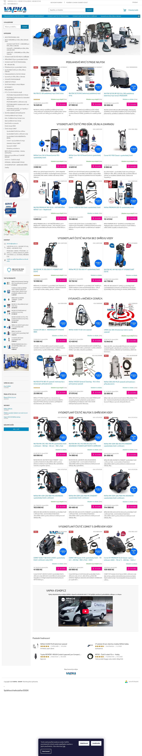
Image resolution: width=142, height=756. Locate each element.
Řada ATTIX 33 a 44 (10, 397)
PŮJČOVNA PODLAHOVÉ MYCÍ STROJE (17, 95)
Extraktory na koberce (13, 149)
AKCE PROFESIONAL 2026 (12, 37)
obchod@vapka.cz (12, 244)
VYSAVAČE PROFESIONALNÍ (12, 79)
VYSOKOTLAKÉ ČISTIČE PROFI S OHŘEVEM (17, 57)
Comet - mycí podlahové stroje (16, 141)
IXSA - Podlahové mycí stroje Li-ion (15, 118)
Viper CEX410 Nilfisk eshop (12, 417)
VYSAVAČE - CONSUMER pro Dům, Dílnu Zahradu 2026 (18, 49)
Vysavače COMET (12, 146)
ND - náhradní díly (10, 65)
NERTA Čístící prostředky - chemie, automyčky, (15, 152)
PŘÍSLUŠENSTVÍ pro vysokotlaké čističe (16, 59)
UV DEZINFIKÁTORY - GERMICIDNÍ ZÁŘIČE (16, 165)
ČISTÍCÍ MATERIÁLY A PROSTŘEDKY (15, 85)
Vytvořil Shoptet (133, 682)
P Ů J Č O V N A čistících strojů (13, 92)
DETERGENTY (8, 87)
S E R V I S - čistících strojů (12, 160)
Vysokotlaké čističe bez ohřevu (16, 131)
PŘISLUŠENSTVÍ (9, 90)
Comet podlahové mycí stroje (13, 116)
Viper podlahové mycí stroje (13, 121)
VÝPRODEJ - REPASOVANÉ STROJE (14, 162)
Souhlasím (96, 743)
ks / (16, 429)
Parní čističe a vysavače (12, 123)
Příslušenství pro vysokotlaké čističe (15, 67)
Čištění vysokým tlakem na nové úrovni (16, 413)
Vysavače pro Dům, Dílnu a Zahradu (15, 77)
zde (64, 746)
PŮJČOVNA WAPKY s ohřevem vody (17, 102)
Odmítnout (84, 743)
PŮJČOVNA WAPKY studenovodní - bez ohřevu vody (18, 105)
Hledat (89, 10)
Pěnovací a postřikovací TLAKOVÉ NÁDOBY (14, 156)
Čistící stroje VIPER (10, 126)
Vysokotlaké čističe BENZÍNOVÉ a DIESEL (16, 137)
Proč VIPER (7, 386)
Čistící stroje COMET (11, 129)
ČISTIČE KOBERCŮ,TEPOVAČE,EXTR (15, 113)
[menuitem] (14, 16)
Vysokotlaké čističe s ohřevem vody (17, 134)
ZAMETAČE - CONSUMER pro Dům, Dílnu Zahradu (18, 53)
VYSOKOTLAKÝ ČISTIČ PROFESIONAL (15, 62)
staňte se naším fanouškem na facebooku (17, 260)
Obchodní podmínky (56, 3)
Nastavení (46, 751)
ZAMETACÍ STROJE (10, 82)
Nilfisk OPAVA (8, 408)
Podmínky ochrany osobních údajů (77, 3)
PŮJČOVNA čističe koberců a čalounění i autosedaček (18, 98)
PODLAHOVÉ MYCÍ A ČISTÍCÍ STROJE (15, 74)
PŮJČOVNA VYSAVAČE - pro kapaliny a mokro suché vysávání (17, 109)
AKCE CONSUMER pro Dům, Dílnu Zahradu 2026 (16, 40)
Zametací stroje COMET (14, 143)
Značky (7, 168)
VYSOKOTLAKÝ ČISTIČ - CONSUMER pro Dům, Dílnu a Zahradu (18, 45)
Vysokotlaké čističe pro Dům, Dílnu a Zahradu (15, 71)
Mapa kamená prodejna (71, 669)
